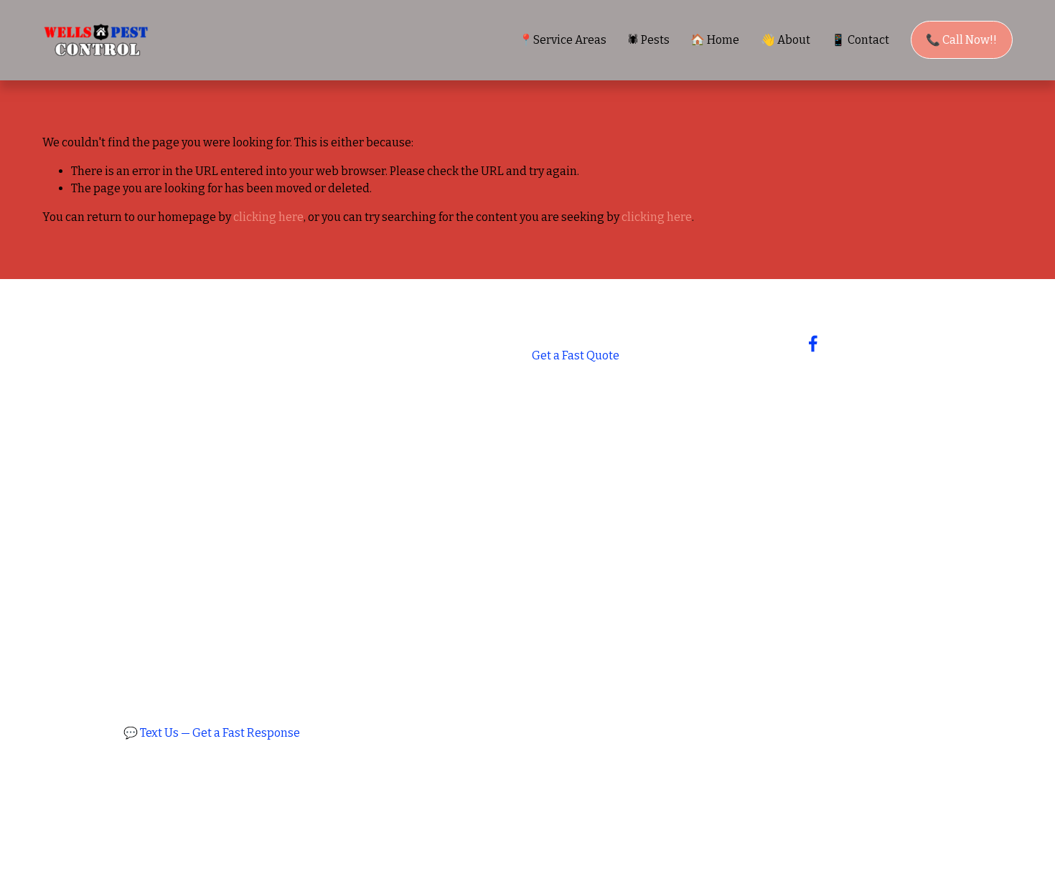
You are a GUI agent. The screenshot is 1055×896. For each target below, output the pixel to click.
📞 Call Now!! (961, 40)
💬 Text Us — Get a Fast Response (211, 733)
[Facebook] (813, 343)
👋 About (785, 40)
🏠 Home (714, 40)
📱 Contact (860, 40)
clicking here (268, 217)
